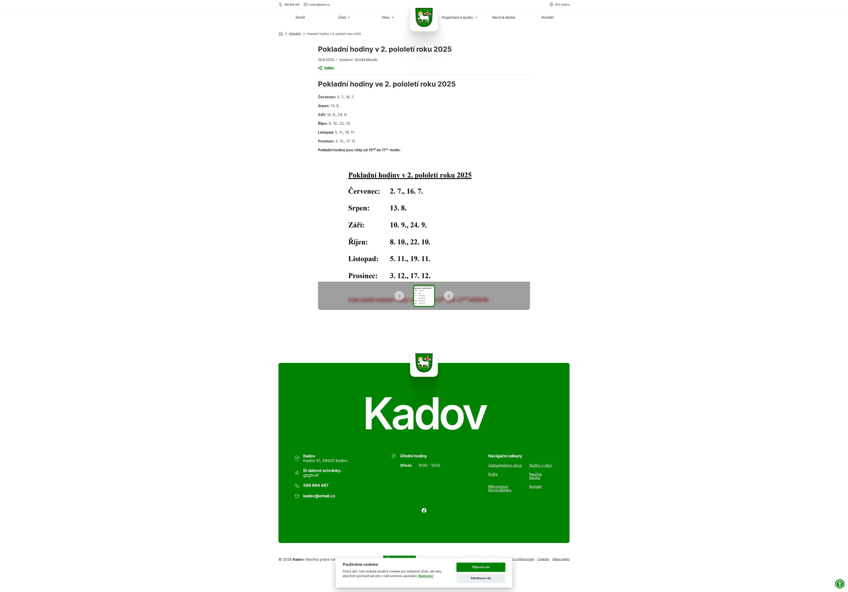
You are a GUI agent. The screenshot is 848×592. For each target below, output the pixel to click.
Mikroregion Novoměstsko (499, 488)
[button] (344, 17)
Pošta (493, 474)
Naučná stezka (535, 475)
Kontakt (535, 487)
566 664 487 (292, 4)
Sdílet (329, 68)
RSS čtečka (562, 4)
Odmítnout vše (481, 578)
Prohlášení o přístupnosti (516, 559)
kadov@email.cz (319, 4)
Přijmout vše (481, 567)
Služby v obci (540, 465)
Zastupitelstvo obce (505, 465)
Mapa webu (561, 559)
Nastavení (425, 576)
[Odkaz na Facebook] (424, 510)
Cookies (543, 559)
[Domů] (280, 34)
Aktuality (295, 33)
